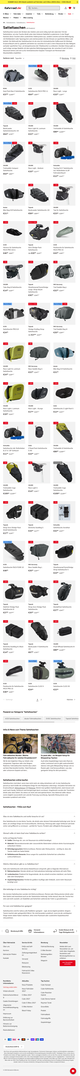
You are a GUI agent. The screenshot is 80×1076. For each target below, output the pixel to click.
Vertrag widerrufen (10, 987)
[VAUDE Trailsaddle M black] (64, 113)
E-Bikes (6, 14)
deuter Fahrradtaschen (32, 719)
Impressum (7, 1014)
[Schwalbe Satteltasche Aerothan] (64, 512)
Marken (6, 18)
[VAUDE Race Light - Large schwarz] (64, 76)
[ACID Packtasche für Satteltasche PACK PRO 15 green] (64, 232)
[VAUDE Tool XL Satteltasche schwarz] (64, 195)
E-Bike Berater (46, 950)
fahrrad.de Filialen (9, 954)
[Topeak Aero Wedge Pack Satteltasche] (39, 232)
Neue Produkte (27, 985)
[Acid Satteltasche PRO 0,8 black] (14, 314)
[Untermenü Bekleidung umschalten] (55, 14)
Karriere (6, 950)
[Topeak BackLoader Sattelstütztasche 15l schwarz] (14, 113)
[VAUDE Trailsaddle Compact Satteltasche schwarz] (14, 153)
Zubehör (29, 14)
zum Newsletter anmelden (67, 963)
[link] (19, 699)
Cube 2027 (26, 999)
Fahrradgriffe (46, 1018)
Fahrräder (17, 14)
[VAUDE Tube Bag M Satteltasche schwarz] (14, 272)
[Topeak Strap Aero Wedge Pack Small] (14, 512)
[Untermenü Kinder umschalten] (65, 14)
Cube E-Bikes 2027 (29, 1003)
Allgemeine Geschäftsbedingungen (10, 1007)
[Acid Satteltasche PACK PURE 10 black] (14, 552)
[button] (70, 8)
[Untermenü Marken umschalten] (10, 17)
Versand (25, 959)
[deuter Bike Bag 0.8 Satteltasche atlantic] (64, 353)
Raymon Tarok (46, 1003)
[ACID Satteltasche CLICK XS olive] (64, 671)
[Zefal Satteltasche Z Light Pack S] (64, 393)
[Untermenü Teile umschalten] (42, 14)
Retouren (25, 963)
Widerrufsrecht (8, 991)
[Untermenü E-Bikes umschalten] (10, 14)
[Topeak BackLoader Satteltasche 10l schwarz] (39, 195)
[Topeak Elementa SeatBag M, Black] (14, 631)
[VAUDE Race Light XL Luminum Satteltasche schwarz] (39, 113)
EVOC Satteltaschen (53, 719)
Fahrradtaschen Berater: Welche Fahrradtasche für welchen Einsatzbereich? (20, 756)
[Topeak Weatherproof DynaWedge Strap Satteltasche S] (64, 552)
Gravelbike (45, 1007)
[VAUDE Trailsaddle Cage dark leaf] (14, 473)
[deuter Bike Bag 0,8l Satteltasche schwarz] (14, 195)
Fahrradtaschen (21, 22)
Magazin (44, 960)
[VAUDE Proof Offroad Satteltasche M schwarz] (64, 631)
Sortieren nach (8, 58)
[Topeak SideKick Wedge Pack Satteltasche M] (14, 591)
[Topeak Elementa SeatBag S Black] (39, 512)
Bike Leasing (28, 18)
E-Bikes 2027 (27, 995)
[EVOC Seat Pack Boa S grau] (14, 76)
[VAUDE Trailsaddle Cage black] (64, 473)
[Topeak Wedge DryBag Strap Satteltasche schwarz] (39, 314)
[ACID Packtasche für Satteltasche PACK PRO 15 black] (14, 671)
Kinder (60, 14)
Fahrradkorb (45, 1014)
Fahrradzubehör (11, 22)
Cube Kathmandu (47, 989)
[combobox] (43, 8)
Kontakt (6, 958)
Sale (69, 14)
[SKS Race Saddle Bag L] (39, 552)
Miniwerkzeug (20, 788)
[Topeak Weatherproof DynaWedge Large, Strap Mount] (39, 272)
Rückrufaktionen (9, 1030)
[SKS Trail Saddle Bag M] (64, 314)
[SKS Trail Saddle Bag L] (64, 272)
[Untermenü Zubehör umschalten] (34, 14)
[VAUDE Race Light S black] (39, 473)
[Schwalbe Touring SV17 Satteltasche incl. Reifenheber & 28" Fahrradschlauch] (64, 153)
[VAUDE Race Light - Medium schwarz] (39, 153)
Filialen (16, 18)
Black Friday (26, 1010)
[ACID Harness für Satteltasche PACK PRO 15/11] (14, 232)
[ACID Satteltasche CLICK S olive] (39, 671)
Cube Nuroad (46, 985)
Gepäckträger (46, 1022)
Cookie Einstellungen (10, 1001)
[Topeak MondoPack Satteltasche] (64, 591)
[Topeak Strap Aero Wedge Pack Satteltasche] (39, 591)
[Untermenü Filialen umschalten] (20, 17)
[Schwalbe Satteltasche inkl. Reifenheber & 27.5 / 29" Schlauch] (14, 433)
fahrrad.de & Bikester (13, 1070)
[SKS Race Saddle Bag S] (39, 353)
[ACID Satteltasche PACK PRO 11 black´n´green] (39, 76)
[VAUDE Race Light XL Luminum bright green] (14, 353)
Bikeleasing (26, 967)
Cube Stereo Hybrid (48, 999)
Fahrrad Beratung (47, 946)
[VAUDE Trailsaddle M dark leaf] (64, 433)
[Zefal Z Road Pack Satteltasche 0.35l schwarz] (39, 433)
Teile (38, 14)
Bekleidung (49, 14)
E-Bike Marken (27, 1007)
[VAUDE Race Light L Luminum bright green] (14, 393)
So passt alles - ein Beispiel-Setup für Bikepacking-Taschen (55, 756)
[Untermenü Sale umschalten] (73, 14)
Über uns (6, 946)
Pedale (43, 1010)
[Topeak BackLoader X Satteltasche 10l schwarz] (39, 631)
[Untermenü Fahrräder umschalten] (22, 14)
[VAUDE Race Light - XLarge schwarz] (39, 393)
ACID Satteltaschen (12, 719)
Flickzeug (31, 788)
